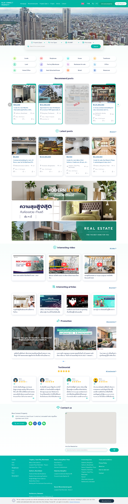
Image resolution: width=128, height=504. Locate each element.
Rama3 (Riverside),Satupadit (63, 487)
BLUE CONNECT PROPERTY (7, 3)
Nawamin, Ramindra (87, 469)
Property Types (44, 3)
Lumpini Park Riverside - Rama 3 (63, 490)
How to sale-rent (104, 469)
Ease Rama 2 (58, 462)
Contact (64, 3)
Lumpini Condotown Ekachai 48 (63, 473)
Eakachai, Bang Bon (60, 471)
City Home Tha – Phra (35, 467)
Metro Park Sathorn (35, 462)
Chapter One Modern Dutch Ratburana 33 (41, 496)
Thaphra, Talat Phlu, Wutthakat (39, 459)
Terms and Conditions (105, 459)
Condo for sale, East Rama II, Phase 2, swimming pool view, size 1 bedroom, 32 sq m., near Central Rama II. (104, 161)
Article (58, 3)
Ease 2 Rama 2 (58, 465)
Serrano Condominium (60, 467)
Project (52, 3)
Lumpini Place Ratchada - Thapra (38, 465)
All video (112, 248)
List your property (106, 3)
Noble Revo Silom (34, 481)
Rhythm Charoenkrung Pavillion (38, 476)
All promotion (110, 322)
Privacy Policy (103, 463)
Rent (13, 465)
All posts (112, 131)
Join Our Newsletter (71, 446)
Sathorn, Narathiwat (35, 471)
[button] (125, 26)
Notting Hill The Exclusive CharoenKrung (40, 483)
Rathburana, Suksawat (36, 493)
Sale (13, 462)
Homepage (23, 3)
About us (101, 466)
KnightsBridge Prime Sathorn (37, 478)
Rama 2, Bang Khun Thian (62, 459)
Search (96, 46)
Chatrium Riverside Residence (37, 473)
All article (112, 287)
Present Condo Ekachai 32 (61, 476)
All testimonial (110, 371)
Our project (15, 476)
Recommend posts (33, 3)
